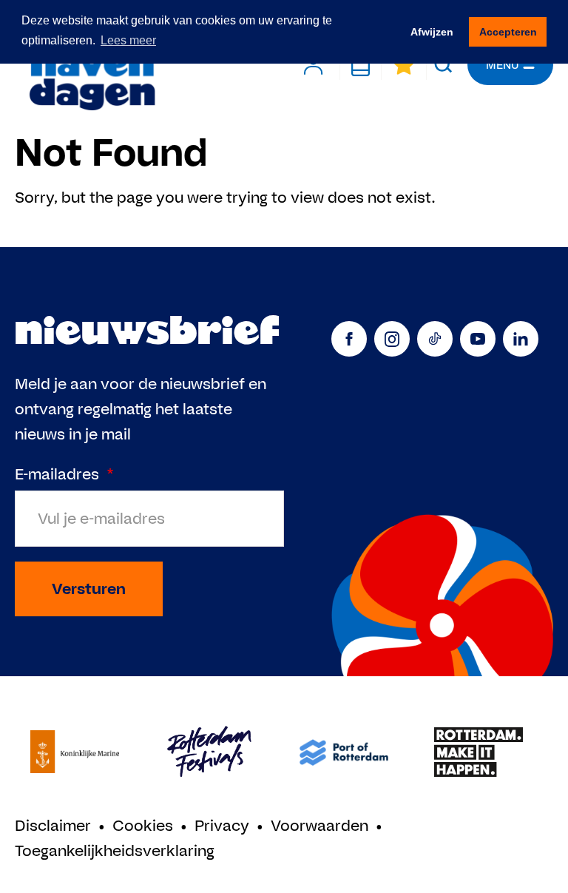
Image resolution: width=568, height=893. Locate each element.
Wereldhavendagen (91, 65)
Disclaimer (53, 825)
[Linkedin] (520, 339)
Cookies (142, 825)
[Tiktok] (435, 339)
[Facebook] (349, 339)
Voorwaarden (319, 825)
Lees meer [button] (128, 40)
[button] (443, 65)
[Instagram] (392, 339)
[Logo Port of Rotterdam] (344, 752)
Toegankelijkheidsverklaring (114, 850)
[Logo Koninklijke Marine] (75, 752)
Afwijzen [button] (431, 32)
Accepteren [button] (508, 32)
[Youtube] (478, 339)
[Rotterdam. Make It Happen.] (478, 752)
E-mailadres (64, 474)
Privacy (222, 825)
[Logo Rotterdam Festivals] (209, 752)
